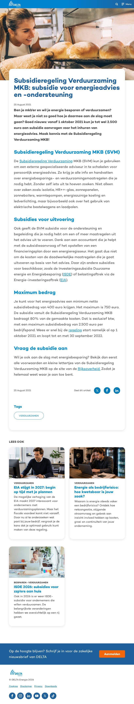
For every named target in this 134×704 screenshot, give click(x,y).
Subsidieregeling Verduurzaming (46, 161)
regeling (75, 330)
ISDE (67, 274)
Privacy (38, 686)
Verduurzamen (29, 415)
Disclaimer (26, 686)
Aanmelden (112, 654)
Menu (129, 4)
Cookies (13, 686)
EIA (63, 280)
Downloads (51, 686)
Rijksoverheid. (89, 369)
